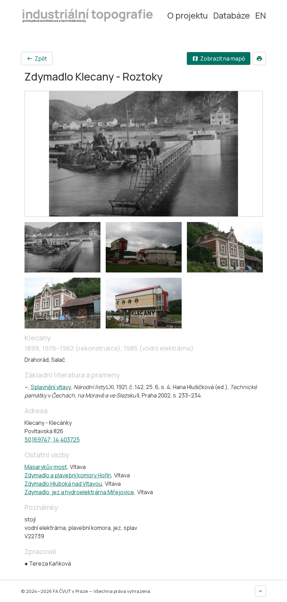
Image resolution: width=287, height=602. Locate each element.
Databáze (231, 15)
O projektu (187, 15)
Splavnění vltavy (51, 387)
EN (260, 15)
